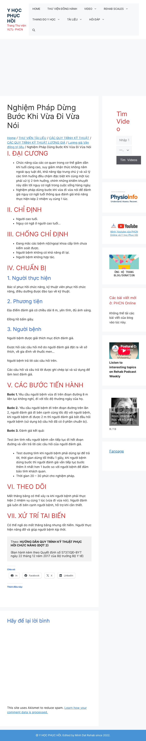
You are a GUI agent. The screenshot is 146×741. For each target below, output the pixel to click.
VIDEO (88, 8)
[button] (112, 409)
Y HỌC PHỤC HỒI (14, 16)
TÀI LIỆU (72, 19)
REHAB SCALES (114, 8)
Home (11, 138)
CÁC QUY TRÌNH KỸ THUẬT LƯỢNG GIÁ (36, 142)
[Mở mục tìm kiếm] (34, 30)
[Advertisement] (73, 66)
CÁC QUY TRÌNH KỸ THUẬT (69, 138)
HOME (36, 8)
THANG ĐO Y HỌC (44, 19)
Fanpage (116, 451)
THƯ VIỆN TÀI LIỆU (32, 138)
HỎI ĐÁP (94, 19)
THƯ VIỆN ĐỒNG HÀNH (62, 8)
